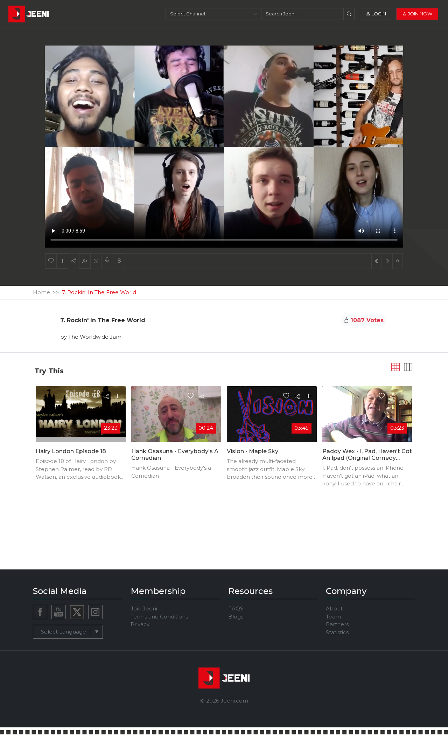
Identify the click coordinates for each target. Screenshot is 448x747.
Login (378, 13)
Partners (337, 624)
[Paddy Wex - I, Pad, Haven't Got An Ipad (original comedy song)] (367, 419)
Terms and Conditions (159, 616)
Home (41, 292)
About (334, 608)
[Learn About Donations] (119, 261)
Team (333, 616)
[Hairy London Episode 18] (81, 411)
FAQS (235, 608)
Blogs (235, 616)
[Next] (387, 261)
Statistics (337, 632)
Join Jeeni (144, 608)
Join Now (419, 13)
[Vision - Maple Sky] (272, 432)
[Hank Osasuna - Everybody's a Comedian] (176, 415)
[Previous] (376, 261)
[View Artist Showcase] (107, 261)
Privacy (140, 624)
